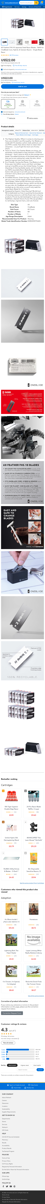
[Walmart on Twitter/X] (7, 1186)
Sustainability (6, 1109)
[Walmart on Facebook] (3, 1186)
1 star (3, 1059)
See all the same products (36, 996)
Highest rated (25, 1065)
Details (17, 114)
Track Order (17, 1088)
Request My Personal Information (12, 1166)
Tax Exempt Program (8, 1151)
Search (40, 1070)
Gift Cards (5, 1130)
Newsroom (5, 1103)
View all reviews (8, 1043)
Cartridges (35, 135)
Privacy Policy (6, 1161)
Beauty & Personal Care (21, 133)
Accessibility (6, 1145)
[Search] (36, 3)
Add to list (12, 118)
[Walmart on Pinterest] (14, 1186)
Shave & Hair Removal (36, 133)
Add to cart (22, 86)
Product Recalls (6, 1148)
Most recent (12, 1065)
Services (17, 7)
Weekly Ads (30, 1088)
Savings (24, 7)
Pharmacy (5, 1140)
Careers (4, 1100)
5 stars (3, 1049)
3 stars (3, 1054)
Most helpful (37, 1065)
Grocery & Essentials (35, 7)
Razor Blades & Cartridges (23, 135)
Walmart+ (5, 1127)
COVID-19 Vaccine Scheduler (11, 1137)
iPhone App (5, 1176)
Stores (4, 1121)
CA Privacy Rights (7, 1164)
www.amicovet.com (21, 69)
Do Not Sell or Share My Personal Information (15, 1169)
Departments (8, 7)
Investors (4, 1106)
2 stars (3, 1056)
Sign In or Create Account (17, 1085)
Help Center (34, 1085)
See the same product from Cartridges (32, 883)
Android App (6, 1179)
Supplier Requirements (8, 1112)
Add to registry (33, 118)
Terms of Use (6, 1158)
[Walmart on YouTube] (11, 1186)
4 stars (3, 1052)
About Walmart (6, 1097)
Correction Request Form (12, 1013)
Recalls (4, 1143)
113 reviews (15, 55)
